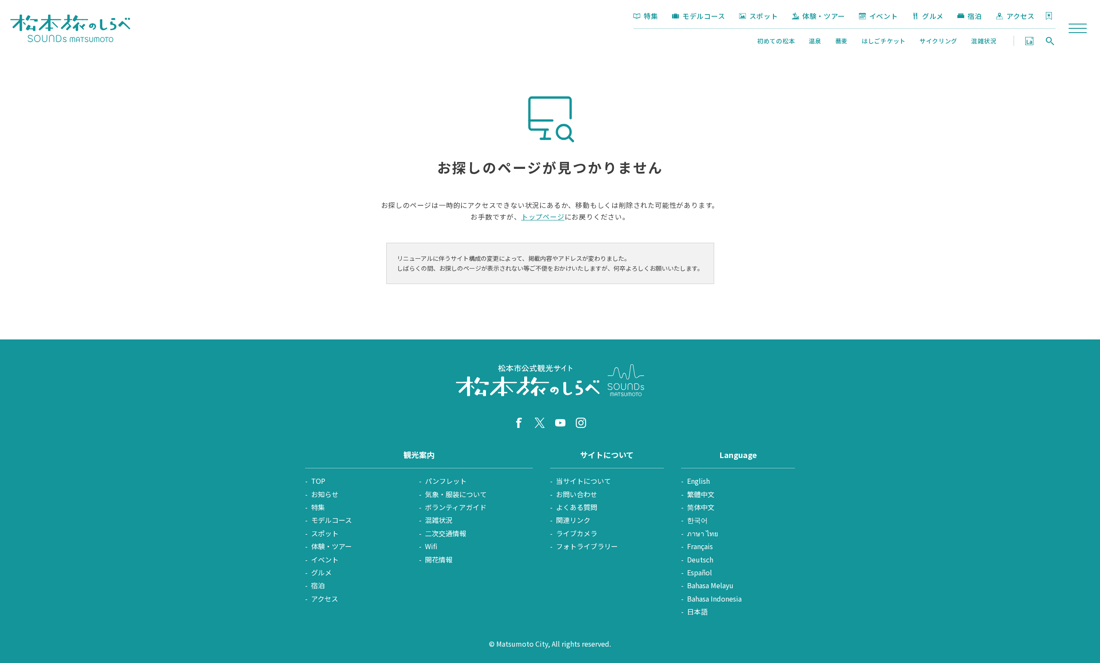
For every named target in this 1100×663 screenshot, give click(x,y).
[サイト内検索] (1050, 41)
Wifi (431, 546)
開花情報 (438, 559)
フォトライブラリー (587, 546)
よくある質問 (576, 507)
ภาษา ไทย (702, 533)
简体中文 (701, 507)
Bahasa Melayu (710, 585)
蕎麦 (841, 41)
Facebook (519, 423)
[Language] (1029, 41)
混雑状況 (983, 41)
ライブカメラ (576, 533)
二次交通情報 (445, 533)
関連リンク (573, 520)
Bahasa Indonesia (714, 598)
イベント (883, 16)
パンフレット (446, 481)
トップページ (543, 216)
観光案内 (418, 454)
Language (1029, 41)
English (698, 481)
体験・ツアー (823, 16)
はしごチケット (884, 41)
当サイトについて (583, 481)
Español (699, 572)
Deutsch (700, 559)
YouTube (560, 423)
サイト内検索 (1050, 41)
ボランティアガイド (455, 507)
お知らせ (325, 494)
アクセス (1020, 16)
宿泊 (975, 16)
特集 (651, 16)
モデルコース (703, 16)
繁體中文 (701, 494)
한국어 (697, 520)
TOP (318, 481)
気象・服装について (456, 494)
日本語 (697, 611)
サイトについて (607, 454)
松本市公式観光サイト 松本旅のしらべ (70, 28)
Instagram (581, 423)
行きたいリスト (1049, 16)
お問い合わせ (576, 494)
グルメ (933, 16)
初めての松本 (776, 41)
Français (700, 546)
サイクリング (938, 41)
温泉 (815, 41)
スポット (763, 16)
